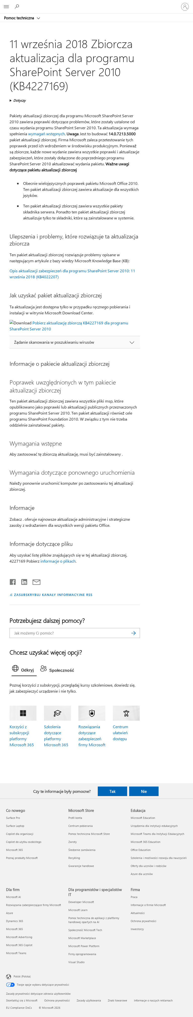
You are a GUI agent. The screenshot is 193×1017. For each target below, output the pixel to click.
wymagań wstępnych (46, 133)
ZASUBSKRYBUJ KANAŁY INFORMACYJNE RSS (53, 594)
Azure (9, 913)
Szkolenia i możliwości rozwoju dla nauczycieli (159, 858)
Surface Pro (13, 818)
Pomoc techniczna (19, 17)
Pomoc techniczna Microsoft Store (89, 834)
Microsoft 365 (14, 850)
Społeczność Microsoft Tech (85, 930)
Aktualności (138, 913)
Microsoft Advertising (19, 937)
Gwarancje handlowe (81, 866)
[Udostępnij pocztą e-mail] (34, 581)
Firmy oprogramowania (82, 954)
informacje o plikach (58, 561)
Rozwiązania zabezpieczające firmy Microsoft (33, 905)
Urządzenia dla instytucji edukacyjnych (154, 826)
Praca (134, 897)
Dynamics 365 (14, 921)
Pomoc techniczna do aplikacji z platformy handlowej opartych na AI (93, 920)
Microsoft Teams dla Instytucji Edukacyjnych (157, 834)
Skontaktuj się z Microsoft (21, 1000)
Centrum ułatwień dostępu (120, 732)
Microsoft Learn (77, 910)
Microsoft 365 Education (145, 842)
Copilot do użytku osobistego (23, 842)
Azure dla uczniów (142, 874)
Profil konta (75, 818)
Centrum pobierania (80, 826)
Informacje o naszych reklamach (153, 1000)
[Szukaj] (133, 633)
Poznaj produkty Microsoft (22, 858)
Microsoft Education (143, 818)
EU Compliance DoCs (19, 1007)
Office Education (141, 850)
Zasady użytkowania (89, 1000)
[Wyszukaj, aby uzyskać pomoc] (17, 7)
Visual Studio (76, 962)
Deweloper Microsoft (81, 902)
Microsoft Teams (16, 953)
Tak (112, 791)
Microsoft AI (13, 897)
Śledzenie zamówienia (81, 850)
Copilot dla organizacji (19, 834)
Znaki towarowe (117, 1000)
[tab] (24, 669)
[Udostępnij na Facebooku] (13, 581)
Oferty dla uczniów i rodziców (148, 866)
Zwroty (72, 842)
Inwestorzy (137, 929)
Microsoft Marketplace (82, 938)
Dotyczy (19, 100)
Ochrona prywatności (143, 921)
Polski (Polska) (22, 976)
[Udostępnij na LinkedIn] (22, 581)
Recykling (74, 858)
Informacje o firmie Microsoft (148, 905)
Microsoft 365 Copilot (19, 945)
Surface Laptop (15, 826)
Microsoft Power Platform (83, 946)
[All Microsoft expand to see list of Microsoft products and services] (6, 7)
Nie (144, 791)
